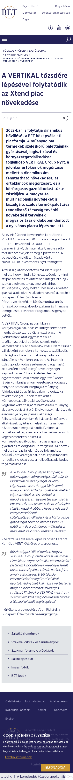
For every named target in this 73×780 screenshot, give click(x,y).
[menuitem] (13, 701)
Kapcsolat (61, 710)
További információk (18, 757)
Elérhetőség (30, 13)
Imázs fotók (20, 667)
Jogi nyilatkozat (35, 701)
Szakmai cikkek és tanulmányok (35, 642)
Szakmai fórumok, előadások (32, 651)
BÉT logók (18, 676)
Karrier (42, 710)
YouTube (59, 28)
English (26, 19)
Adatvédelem (59, 701)
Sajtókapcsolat (22, 659)
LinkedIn (67, 28)
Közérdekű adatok (17, 710)
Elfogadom (55, 767)
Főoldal (8, 51)
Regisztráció (62, 6)
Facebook (50, 28)
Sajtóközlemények (25, 634)
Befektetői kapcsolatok (56, 13)
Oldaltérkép (13, 701)
